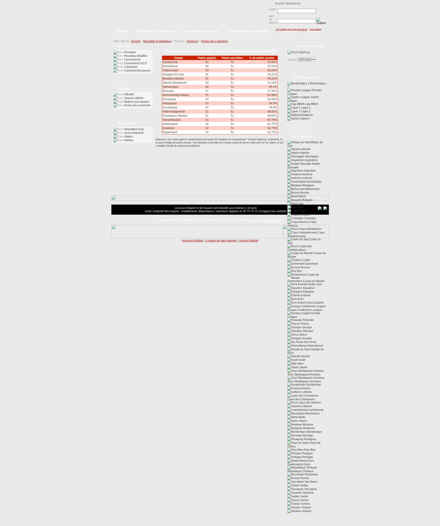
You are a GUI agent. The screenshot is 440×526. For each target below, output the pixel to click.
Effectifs (129, 94)
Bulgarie (307, 200)
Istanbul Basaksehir (175, 82)
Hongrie (306, 338)
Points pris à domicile (214, 41)
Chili (300, 207)
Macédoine (312, 413)
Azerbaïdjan (314, 181)
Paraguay (309, 439)
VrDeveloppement (270, 220)
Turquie (306, 507)
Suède (303, 496)
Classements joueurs (137, 70)
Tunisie (305, 503)
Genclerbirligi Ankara (176, 95)
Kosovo (305, 388)
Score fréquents (134, 132)
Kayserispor (170, 132)
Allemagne (312, 156)
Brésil (302, 196)
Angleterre (311, 160)
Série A (305, 118)
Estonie (305, 295)
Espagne (308, 291)
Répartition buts (134, 129)
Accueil (135, 41)
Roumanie (311, 474)
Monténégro (314, 431)
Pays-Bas (309, 449)
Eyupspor (169, 128)
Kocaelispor (170, 107)
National (307, 115)
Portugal (307, 457)
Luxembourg (315, 409)
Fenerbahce (170, 66)
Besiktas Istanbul (173, 78)
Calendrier (131, 66)
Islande (305, 356)
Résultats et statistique (157, 41)
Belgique (308, 185)
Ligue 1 (305, 107)
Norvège (307, 435)
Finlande (308, 320)
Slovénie (308, 492)
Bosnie (304, 192)
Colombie (309, 218)
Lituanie (306, 406)
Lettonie (306, 392)
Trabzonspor (171, 70)
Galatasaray (170, 62)
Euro (300, 299)
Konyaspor (169, 99)
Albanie (306, 149)
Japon (303, 367)
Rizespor (168, 91)
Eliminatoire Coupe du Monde (306, 281)
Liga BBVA (311, 104)
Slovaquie (310, 489)
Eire (299, 271)
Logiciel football (248, 240)
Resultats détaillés (135, 56)
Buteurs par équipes (136, 101)
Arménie (307, 174)
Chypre (305, 214)
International (315, 345)
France (304, 323)
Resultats (130, 52)
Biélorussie (312, 189)
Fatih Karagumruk (174, 111)
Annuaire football (192, 240)
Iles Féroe (309, 342)
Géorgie (306, 327)
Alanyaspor (170, 103)
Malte (301, 417)
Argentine (309, 170)
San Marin (310, 481)
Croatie (305, 260)
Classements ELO (135, 63)
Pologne (307, 453)
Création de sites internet (220, 240)
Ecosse (305, 267)
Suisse (304, 500)
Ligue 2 (305, 111)
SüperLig (192, 41)
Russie (304, 478)
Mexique (307, 424)
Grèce (303, 334)
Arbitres (129, 140)
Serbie (303, 485)
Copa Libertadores (309, 228)
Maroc (303, 420)
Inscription (315, 29)
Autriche (306, 178)
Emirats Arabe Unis (309, 284)
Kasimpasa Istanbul (175, 115)
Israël (301, 360)
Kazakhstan (313, 384)
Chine (303, 211)
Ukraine (306, 511)
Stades (128, 136)
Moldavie (308, 428)
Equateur (308, 288)
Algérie (304, 152)
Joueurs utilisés (134, 98)
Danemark (311, 263)
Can (300, 203)
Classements (132, 59)
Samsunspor (171, 86)
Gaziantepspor (172, 119)
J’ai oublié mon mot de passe (291, 29)
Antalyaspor (170, 124)
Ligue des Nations (309, 402)
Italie (300, 363)
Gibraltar (307, 331)
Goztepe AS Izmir (173, 74)
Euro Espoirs (315, 302)
